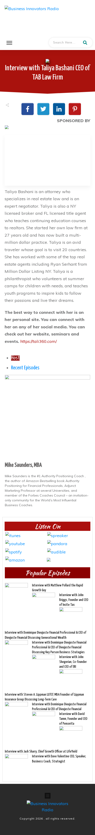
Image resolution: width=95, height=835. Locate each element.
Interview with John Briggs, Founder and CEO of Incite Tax (73, 599)
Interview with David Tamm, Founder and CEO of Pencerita (73, 718)
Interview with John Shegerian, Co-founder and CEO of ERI (73, 661)
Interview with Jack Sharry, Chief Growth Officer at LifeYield (41, 751)
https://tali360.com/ (38, 341)
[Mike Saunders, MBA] (47, 417)
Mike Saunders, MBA (23, 465)
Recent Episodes (25, 367)
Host (15, 358)
